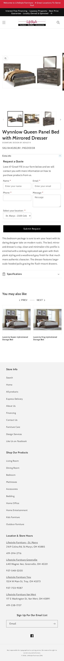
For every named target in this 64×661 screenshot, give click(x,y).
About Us (11, 405)
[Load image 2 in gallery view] (32, 119)
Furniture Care (13, 427)
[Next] (60, 119)
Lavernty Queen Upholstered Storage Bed (15, 338)
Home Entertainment (17, 510)
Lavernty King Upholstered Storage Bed (45, 338)
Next (40, 300)
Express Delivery (14, 398)
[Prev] (3, 119)
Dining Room (12, 467)
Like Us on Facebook (16, 441)
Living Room (12, 460)
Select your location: (14, 210)
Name (7, 180)
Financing (11, 413)
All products (12, 391)
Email (36, 180)
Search (9, 377)
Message (38, 192)
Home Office (12, 503)
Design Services (14, 434)
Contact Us (12, 420)
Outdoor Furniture (15, 524)
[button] (3, 22)
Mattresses (11, 482)
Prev (24, 300)
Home (9, 384)
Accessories (12, 489)
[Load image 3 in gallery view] (48, 119)
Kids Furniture (13, 517)
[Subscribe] (54, 623)
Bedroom (10, 475)
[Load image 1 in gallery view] (15, 119)
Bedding (10, 496)
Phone (7, 192)
